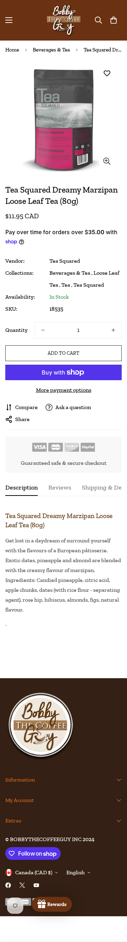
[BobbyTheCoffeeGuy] (63, 20)
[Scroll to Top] (114, 905)
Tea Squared (64, 260)
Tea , (66, 284)
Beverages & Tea (51, 50)
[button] (113, 20)
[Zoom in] (107, 161)
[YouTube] (36, 885)
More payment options (63, 390)
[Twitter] (22, 885)
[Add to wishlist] (107, 73)
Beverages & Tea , (70, 272)
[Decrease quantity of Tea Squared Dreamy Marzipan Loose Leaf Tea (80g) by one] (43, 330)
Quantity (16, 330)
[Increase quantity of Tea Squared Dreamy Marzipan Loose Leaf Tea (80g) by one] (113, 330)
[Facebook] (8, 885)
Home (12, 50)
